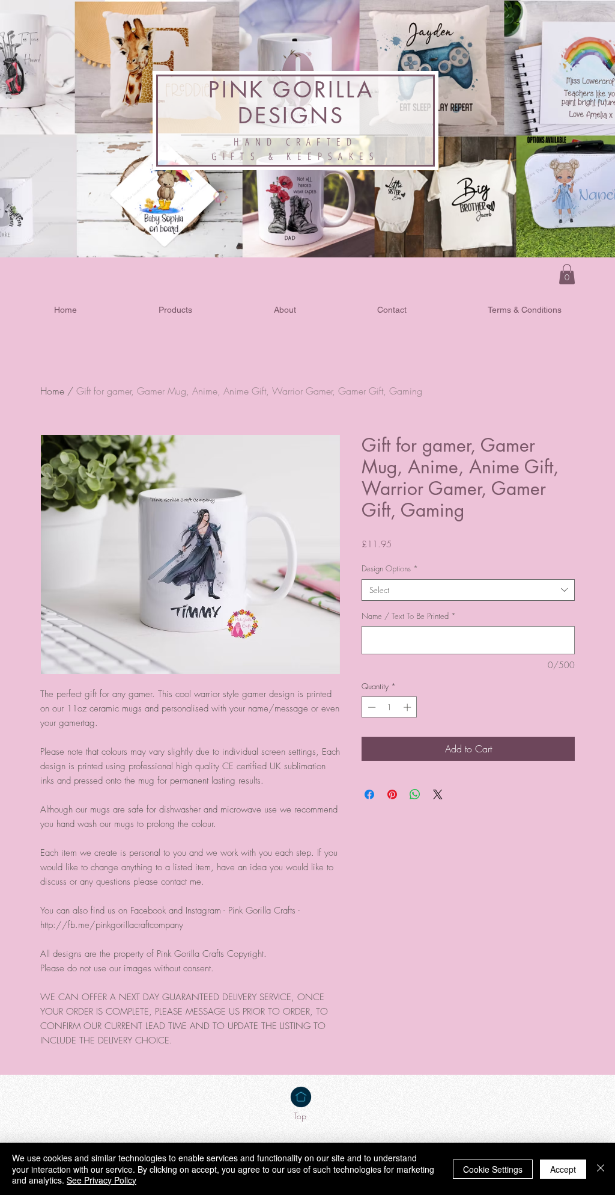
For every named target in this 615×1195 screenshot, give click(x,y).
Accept (563, 1169)
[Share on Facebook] (369, 794)
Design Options (390, 568)
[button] (567, 274)
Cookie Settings (493, 1169)
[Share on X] (438, 794)
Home (52, 391)
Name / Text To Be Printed (409, 615)
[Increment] (408, 707)
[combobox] (468, 590)
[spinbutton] (389, 707)
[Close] (600, 1168)
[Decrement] (370, 707)
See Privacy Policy (101, 1180)
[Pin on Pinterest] (392, 794)
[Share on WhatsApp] (415, 794)
